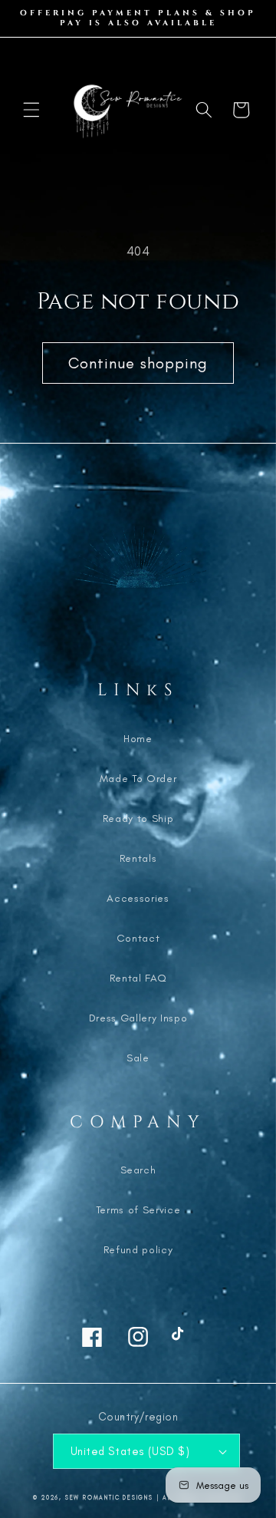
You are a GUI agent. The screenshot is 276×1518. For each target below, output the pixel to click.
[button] (31, 109)
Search (138, 1169)
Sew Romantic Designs (109, 1497)
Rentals (138, 858)
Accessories (138, 898)
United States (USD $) (130, 1451)
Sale (138, 1057)
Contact (138, 938)
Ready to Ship (138, 818)
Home (138, 738)
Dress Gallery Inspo (138, 1018)
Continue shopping (138, 363)
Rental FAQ (138, 978)
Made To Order (138, 778)
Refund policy (138, 1249)
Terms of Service (138, 1209)
